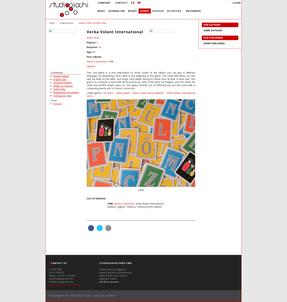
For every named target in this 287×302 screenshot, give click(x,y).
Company (103, 2)
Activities (174, 10)
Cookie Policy (73, 284)
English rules (60, 79)
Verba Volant (123, 93)
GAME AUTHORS (212, 30)
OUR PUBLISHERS (213, 37)
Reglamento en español (66, 92)
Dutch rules (59, 89)
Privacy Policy (56, 284)
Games (144, 10)
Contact (121, 2)
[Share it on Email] (108, 230)
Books (132, 10)
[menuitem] (133, 2)
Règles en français (63, 86)
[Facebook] (198, 3)
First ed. (57, 103)
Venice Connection (97, 61)
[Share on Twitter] (100, 230)
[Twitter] (210, 3)
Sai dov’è (108, 93)
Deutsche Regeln (62, 82)
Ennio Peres (93, 37)
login (237, 2)
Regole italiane (61, 76)
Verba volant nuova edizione (148, 93)
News (101, 10)
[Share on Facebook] (91, 230)
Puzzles (158, 10)
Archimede (193, 10)
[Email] (216, 3)
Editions (91, 66)
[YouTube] (204, 3)
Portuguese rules (62, 95)
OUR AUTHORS (211, 24)
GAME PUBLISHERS (214, 43)
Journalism (116, 10)
